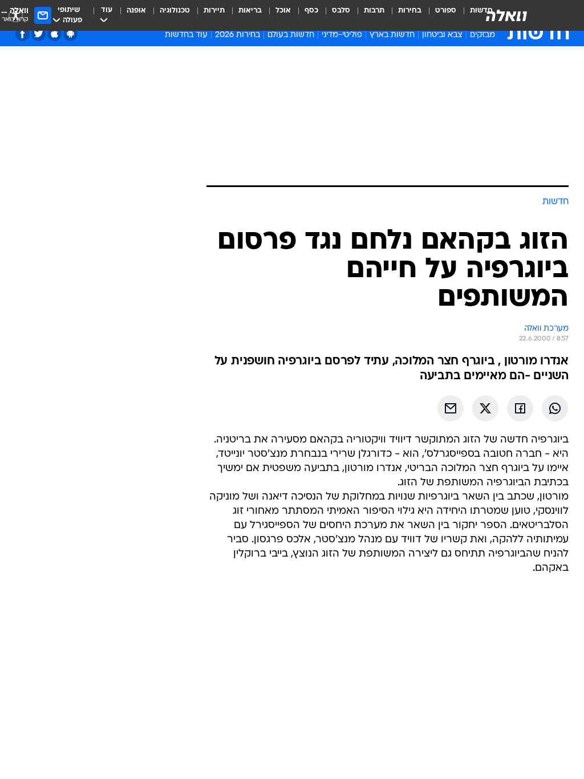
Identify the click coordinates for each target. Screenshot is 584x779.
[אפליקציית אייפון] (54, 34)
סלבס (341, 10)
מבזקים (482, 35)
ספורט (445, 10)
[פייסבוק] (22, 34)
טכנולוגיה (175, 10)
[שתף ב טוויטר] (485, 408)
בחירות (409, 10)
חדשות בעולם (290, 35)
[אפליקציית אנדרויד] (70, 34)
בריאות (250, 10)
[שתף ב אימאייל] (450, 408)
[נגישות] (16, 15)
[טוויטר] (38, 34)
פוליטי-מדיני (342, 35)
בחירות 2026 (237, 35)
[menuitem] (438, 15)
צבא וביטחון (442, 35)
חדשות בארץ (392, 35)
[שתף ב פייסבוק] (520, 408)
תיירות (214, 10)
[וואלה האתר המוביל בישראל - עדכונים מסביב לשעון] (506, 15)
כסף (311, 10)
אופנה (136, 10)
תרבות (374, 10)
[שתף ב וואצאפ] (555, 408)
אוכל (283, 10)
